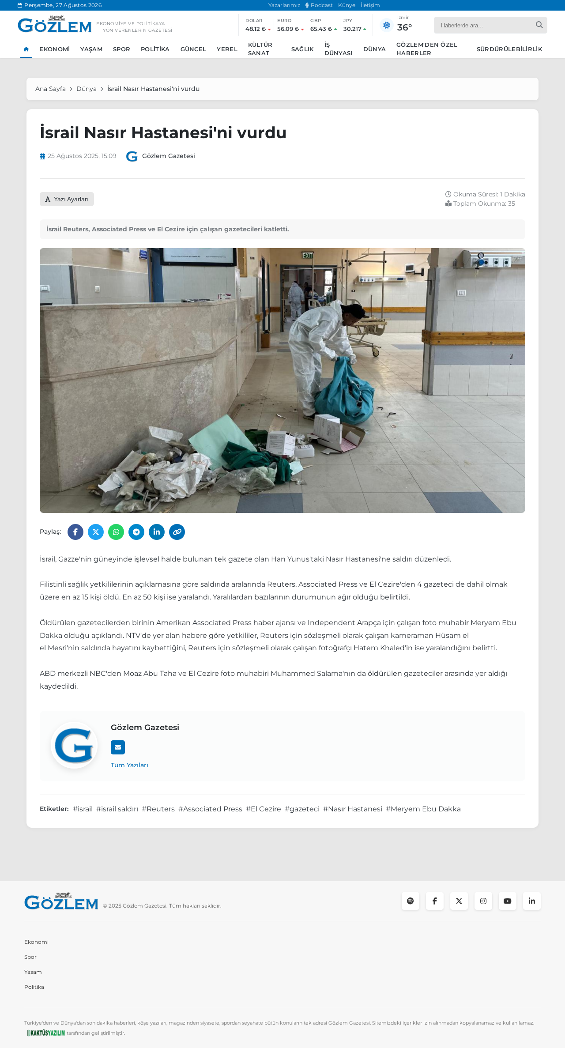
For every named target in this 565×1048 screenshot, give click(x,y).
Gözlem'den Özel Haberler (427, 49)
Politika (155, 49)
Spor (121, 49)
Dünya (374, 49)
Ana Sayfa (50, 89)
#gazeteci (302, 809)
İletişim (370, 5)
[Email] (118, 747)
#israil (83, 809)
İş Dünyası (338, 49)
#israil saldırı (117, 809)
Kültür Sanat (260, 49)
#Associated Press (210, 809)
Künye (346, 5)
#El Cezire (263, 809)
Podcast (321, 5)
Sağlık (302, 49)
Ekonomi (54, 49)
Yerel (227, 49)
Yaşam (91, 49)
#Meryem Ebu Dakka (423, 809)
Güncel (194, 49)
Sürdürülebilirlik (509, 49)
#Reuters (158, 809)
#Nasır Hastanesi (352, 809)
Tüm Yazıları (129, 765)
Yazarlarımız (284, 5)
